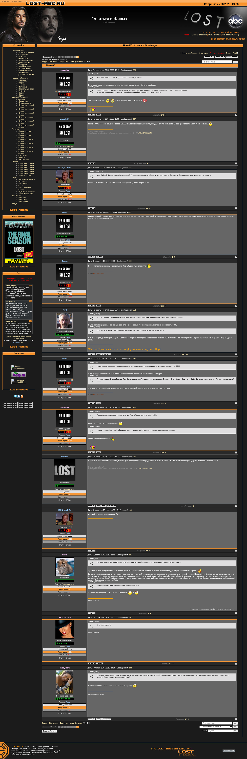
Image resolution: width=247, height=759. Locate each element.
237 (130, 617)
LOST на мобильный (23, 58)
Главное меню (18, 51)
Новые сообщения (189, 53)
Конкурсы (22, 65)
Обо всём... (53, 61)
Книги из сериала (25, 194)
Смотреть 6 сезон (26, 173)
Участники (203, 53)
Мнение (21, 91)
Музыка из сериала (26, 192)
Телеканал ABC (25, 176)
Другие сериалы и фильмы (71, 61)
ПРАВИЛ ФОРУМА (145, 133)
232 (134, 359)
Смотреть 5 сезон (26, 171)
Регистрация (227, 35)
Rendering (63, 59)
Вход (236, 35)
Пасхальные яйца (26, 89)
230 (130, 261)
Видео (21, 83)
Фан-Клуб (22, 200)
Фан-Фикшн (23, 202)
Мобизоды (22, 182)
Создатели (23, 101)
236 (130, 555)
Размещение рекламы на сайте (26, 74)
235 (130, 510)
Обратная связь (25, 71)
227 (134, 119)
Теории (21, 85)
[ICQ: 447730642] (98, 719)
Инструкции (23, 159)
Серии (21, 93)
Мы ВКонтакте (24, 69)
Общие (21, 95)
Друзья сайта (24, 63)
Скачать (15, 129)
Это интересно (24, 103)
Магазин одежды (25, 61)
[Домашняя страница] (98, 115)
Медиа (14, 178)
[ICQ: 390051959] (103, 506)
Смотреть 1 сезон (26, 163)
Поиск (228, 53)
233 (134, 407)
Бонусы (21, 157)
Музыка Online (214, 35)
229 (129, 212)
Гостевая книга (24, 67)
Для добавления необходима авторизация (18, 337)
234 (134, 457)
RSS (235, 53)
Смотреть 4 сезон (26, 169)
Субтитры (22, 155)
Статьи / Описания (20, 97)
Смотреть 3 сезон (26, 167)
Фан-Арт (22, 198)
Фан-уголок (16, 196)
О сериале (23, 55)
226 (134, 70)
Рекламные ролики (26, 180)
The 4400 (87, 61)
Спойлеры (22, 81)
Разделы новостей (20, 79)
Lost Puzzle (23, 184)
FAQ (20, 77)
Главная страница (199, 35)
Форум (14, 204)
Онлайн (15, 161)
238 (130, 668)
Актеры (21, 99)
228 (130, 168)
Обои (20, 186)
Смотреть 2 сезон (26, 165)
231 (134, 310)
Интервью (22, 87)
